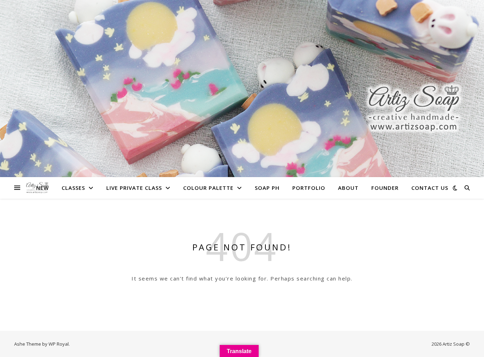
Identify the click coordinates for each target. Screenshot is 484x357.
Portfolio (308, 187)
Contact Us (429, 187)
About (348, 187)
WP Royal (59, 344)
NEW (42, 187)
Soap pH (267, 187)
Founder (385, 187)
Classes (73, 187)
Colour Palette (208, 187)
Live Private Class (134, 187)
